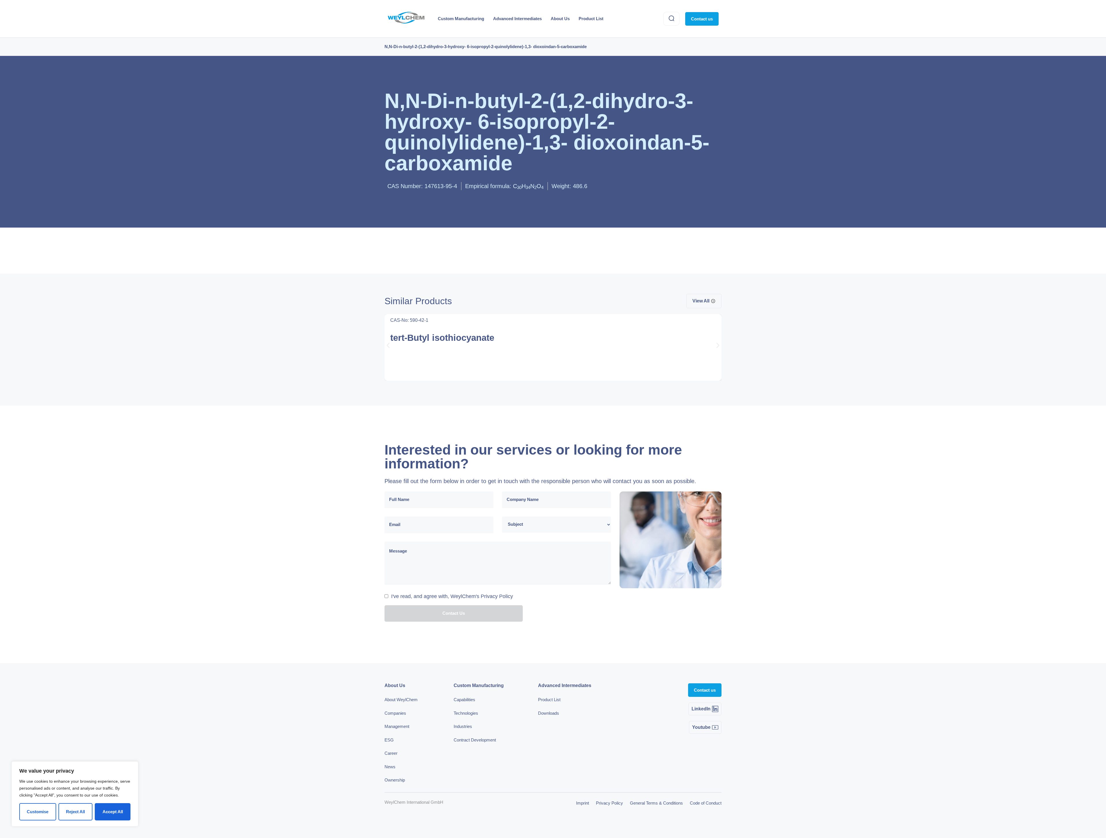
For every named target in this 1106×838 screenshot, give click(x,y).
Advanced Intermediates (517, 18)
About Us (560, 18)
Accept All (113, 811)
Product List (591, 18)
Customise (37, 811)
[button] (388, 345)
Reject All (75, 811)
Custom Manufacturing (461, 18)
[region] (75, 793)
